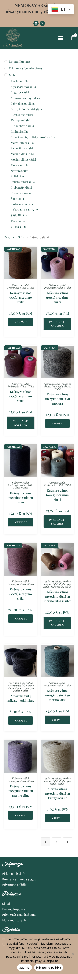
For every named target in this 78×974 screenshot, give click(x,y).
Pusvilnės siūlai (21, 193)
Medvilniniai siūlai (22, 143)
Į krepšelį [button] (21, 322)
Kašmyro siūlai (20, 120)
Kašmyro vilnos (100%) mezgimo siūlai (20, 297)
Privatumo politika (48, 967)
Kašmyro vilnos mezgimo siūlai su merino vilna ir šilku (57, 596)
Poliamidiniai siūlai (23, 182)
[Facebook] (36, 23)
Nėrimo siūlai (19, 170)
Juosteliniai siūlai (22, 115)
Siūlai (12, 75)
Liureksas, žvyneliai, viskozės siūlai (33, 137)
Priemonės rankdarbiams (25, 68)
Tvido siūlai (18, 221)
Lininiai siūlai (19, 131)
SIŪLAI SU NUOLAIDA (24, 209)
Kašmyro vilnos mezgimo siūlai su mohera (57, 398)
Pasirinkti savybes (57, 324)
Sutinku (24, 967)
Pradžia (9, 237)
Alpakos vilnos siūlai (24, 87)
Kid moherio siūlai (23, 126)
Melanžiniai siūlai (22, 148)
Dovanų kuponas (20, 61)
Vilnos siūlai (18, 226)
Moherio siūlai (20, 165)
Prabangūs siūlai (21, 187)
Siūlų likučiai (19, 215)
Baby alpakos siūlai (23, 103)
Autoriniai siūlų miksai (25, 98)
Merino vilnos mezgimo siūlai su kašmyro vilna (57, 793)
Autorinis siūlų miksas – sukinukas (20, 698)
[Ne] (72, 954)
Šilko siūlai (18, 198)
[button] (61, 38)
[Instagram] (42, 23)
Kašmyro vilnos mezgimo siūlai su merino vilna (57, 695)
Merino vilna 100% (22, 154)
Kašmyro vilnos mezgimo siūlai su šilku (20, 497)
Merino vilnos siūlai (23, 159)
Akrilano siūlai (20, 81)
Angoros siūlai (20, 92)
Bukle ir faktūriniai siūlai (27, 109)
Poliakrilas (17, 176)
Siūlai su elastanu (22, 204)
